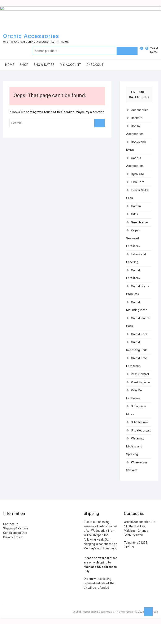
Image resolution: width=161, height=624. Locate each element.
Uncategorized (141, 430)
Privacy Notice (12, 537)
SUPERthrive (139, 422)
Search (127, 51)
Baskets (136, 118)
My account (71, 64)
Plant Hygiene (140, 382)
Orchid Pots (139, 334)
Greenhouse (139, 222)
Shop (24, 64)
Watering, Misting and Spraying (135, 446)
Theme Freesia (124, 611)
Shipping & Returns (16, 528)
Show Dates (44, 64)
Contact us (10, 524)
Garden (136, 206)
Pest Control (140, 374)
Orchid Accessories (31, 36)
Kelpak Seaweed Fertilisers (133, 238)
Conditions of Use (15, 532)
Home (10, 64)
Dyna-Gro (137, 174)
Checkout (95, 64)
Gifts (134, 214)
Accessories (139, 110)
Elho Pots (137, 182)
